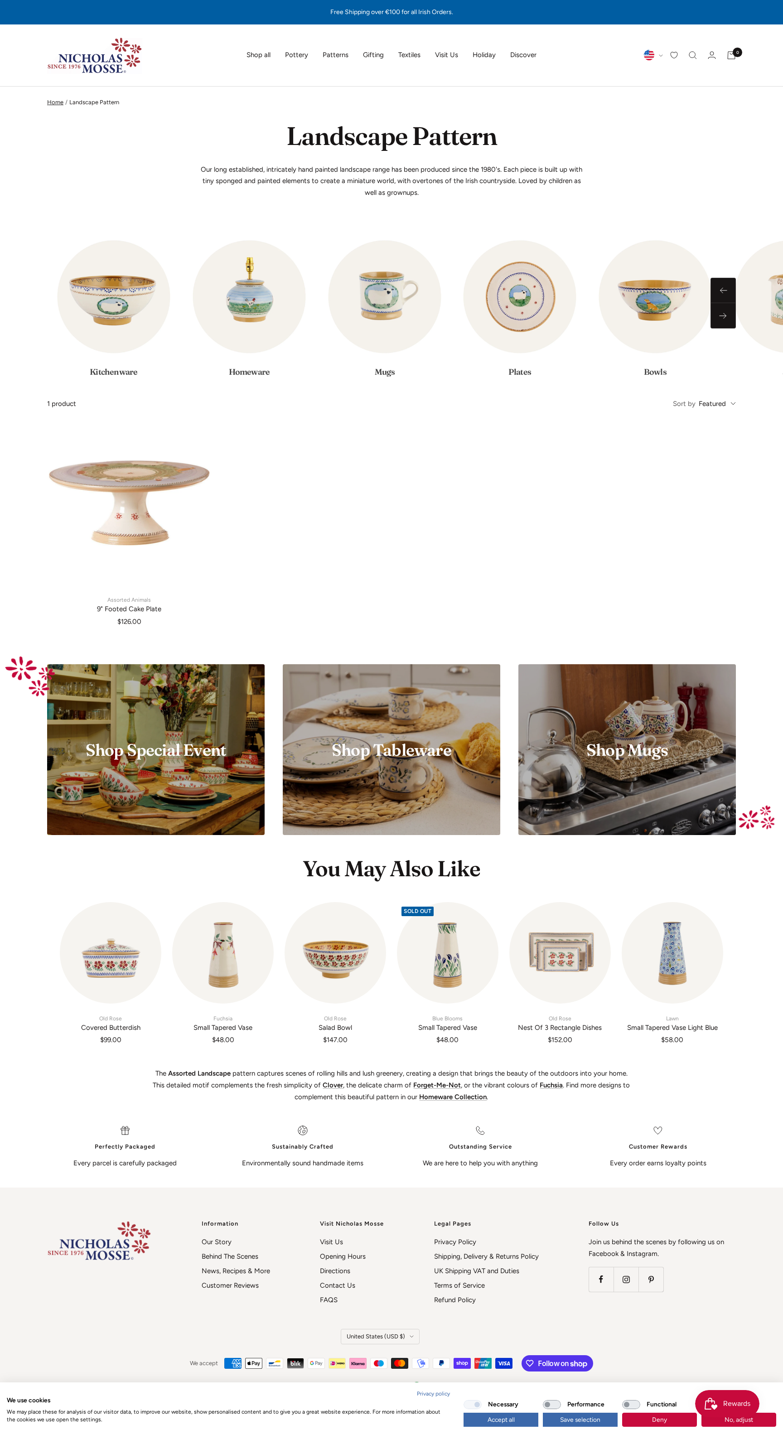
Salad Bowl (335, 1023)
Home (55, 102)
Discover (523, 55)
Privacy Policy (455, 1242)
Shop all (258, 55)
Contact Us (337, 1285)
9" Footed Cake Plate (129, 605)
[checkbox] (473, 1404)
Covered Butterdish (110, 1023)
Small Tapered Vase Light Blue (672, 1023)
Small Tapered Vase (222, 1023)
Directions (335, 1271)
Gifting (373, 55)
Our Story (217, 1242)
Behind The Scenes (230, 1256)
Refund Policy (455, 1300)
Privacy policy (433, 1394)
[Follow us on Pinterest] (650, 1279)
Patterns (335, 55)
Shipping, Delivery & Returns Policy (486, 1256)
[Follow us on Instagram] (626, 1279)
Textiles (409, 55)
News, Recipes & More (236, 1271)
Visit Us (446, 55)
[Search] (693, 55)
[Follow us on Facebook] (601, 1279)
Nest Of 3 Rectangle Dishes (560, 1023)
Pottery (296, 55)
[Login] (712, 55)
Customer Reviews (230, 1285)
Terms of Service (459, 1285)
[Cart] (731, 55)
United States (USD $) (376, 1336)
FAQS (329, 1300)
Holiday (484, 55)
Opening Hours (343, 1256)
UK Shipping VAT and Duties (476, 1271)
